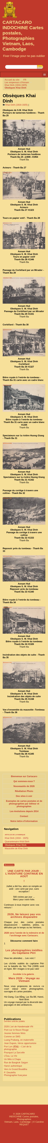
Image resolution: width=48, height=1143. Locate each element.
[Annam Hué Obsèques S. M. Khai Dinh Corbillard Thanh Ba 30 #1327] (24, 342)
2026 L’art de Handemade (18, 1026)
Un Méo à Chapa (12, 1059)
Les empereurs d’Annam (17, 82)
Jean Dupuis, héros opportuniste (20, 1043)
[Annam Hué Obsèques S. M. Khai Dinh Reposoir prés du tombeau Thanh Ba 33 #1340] (24, 568)
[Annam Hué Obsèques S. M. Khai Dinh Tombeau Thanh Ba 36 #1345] (24, 729)
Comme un (12, 1036)
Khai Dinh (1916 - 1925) (16, 838)
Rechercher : (11, 63)
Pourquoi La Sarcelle (14, 1052)
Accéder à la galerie (23, 974)
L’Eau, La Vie (10, 1056)
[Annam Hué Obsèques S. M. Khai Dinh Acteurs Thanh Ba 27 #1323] (24, 186)
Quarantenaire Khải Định (17, 841)
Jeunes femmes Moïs (14, 1033)
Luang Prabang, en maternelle (19, 1040)
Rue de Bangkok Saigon (16, 1062)
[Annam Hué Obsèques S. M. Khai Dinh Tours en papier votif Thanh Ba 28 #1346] (24, 235)
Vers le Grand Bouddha (15, 1069)
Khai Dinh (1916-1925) (16, 85)
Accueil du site (12, 80)
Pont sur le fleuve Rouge (16, 1030)
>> (40, 67)
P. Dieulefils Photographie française (15, 1073)
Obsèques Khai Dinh (15, 845)
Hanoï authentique (13, 1066)
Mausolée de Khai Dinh (16, 848)
